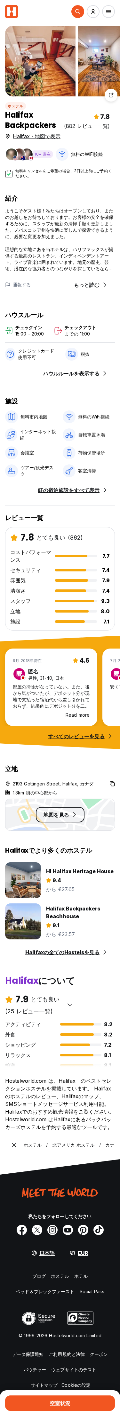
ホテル (81, 1276)
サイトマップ (44, 1385)
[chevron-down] (69, 1004)
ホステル (15, 105)
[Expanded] (14, 1145)
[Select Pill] (77, 11)
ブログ (39, 1276)
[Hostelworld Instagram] (52, 1230)
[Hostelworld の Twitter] (37, 1230)
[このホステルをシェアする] (111, 95)
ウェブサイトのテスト (73, 1369)
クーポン (99, 1354)
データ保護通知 (28, 1354)
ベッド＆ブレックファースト (45, 1291)
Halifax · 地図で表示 (36, 136)
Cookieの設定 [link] (76, 1385)
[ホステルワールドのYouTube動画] (68, 1230)
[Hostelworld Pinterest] (83, 1230)
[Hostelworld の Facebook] (22, 1230)
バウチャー (35, 1369)
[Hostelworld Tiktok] (98, 1230)
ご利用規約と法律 (67, 1354)
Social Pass (92, 1291)
